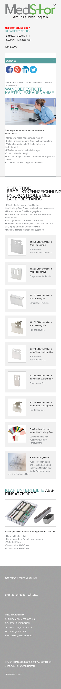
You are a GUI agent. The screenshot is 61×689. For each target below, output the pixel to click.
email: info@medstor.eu (19, 635)
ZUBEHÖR (12, 85)
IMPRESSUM (11, 46)
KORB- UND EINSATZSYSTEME (39, 82)
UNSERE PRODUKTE (14, 82)
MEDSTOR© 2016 (13, 674)
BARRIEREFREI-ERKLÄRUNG (21, 594)
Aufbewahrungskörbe (39, 457)
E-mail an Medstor (16, 35)
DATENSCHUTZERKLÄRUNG (21, 578)
